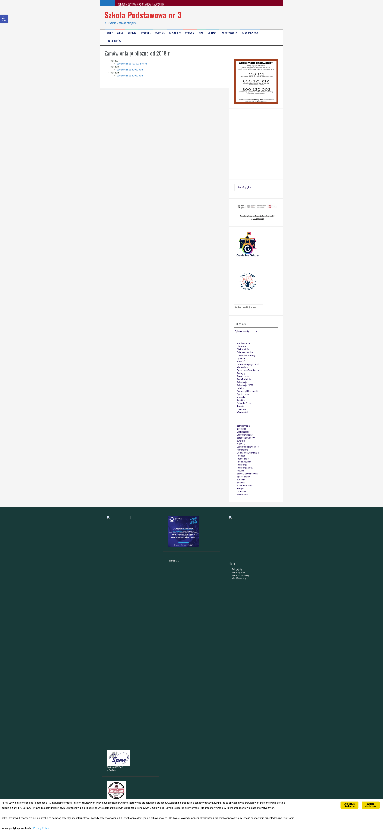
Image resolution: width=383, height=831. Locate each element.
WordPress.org (239, 578)
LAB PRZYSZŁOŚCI (229, 33)
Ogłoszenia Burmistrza (248, 370)
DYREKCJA (189, 33)
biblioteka (241, 346)
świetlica (241, 400)
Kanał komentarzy (240, 575)
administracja (243, 343)
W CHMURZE (175, 33)
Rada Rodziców (244, 379)
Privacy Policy (41, 828)
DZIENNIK (131, 33)
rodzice (240, 388)
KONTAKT (212, 33)
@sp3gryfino (245, 187)
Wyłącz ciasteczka (370, 805)
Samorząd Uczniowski (247, 391)
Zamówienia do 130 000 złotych (132, 64)
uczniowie (241, 409)
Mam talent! (242, 367)
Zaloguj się (237, 569)
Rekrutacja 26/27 (245, 385)
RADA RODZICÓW (250, 33)
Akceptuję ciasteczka (349, 805)
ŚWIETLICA (160, 33)
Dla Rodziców (114, 41)
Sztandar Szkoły (245, 403)
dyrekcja (241, 358)
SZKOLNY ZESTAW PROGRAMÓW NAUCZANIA (140, 4)
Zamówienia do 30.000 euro (130, 70)
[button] (4, 19)
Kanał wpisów (238, 572)
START (110, 33)
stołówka (241, 397)
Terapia (240, 406)
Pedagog (241, 373)
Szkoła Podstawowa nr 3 (143, 14)
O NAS (120, 33)
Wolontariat (242, 412)
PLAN (201, 33)
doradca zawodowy (246, 355)
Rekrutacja (242, 382)
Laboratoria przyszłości (248, 364)
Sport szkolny (243, 394)
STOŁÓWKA (145, 33)
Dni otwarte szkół (245, 352)
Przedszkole (243, 376)
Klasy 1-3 (241, 361)
